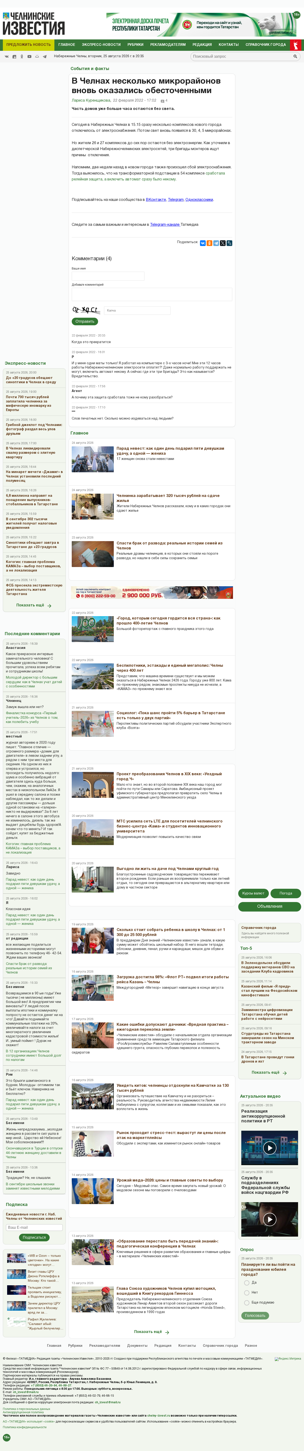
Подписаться (34, 1237)
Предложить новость (28, 45)
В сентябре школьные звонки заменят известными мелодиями (33, 1186)
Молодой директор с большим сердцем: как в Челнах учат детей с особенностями (34, 682)
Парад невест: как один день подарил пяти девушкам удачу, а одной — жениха (33, 884)
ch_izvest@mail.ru (25, 1392)
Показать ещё (30, 605)
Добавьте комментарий (88, 285)
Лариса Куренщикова (91, 100)
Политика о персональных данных (26, 1409)
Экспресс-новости (101, 45)
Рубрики (135, 45)
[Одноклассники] (209, 243)
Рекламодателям (168, 45)
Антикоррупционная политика (23, 1412)
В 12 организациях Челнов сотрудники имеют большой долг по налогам (34, 1056)
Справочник (220, 1345)
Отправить (85, 321)
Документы (137, 1345)
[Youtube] (29, 56)
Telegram (176, 200)
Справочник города (266, 45)
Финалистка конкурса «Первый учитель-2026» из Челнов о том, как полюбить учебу (32, 717)
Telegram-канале (165, 225)
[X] (223, 243)
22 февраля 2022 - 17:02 (134, 100)
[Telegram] (44, 56)
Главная (54, 1345)
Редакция (202, 45)
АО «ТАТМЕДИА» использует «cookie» (29, 1421)
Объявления (269, 907)
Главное (66, 45)
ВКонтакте (156, 200)
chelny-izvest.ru (158, 1415)
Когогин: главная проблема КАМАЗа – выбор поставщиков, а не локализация (33, 848)
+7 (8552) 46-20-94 (44, 1385)
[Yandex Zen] (14, 56)
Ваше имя (79, 268)
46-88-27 (64, 1385)
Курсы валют (253, 893)
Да (254, 1282)
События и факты (90, 69)
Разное (251, 1345)
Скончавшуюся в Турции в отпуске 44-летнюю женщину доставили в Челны (34, 1153)
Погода (286, 893)
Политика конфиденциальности (25, 1427)
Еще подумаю (263, 1302)
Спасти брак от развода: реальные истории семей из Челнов (29, 968)
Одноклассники (199, 200)
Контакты (229, 45)
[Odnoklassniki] (22, 56)
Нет (255, 1292)
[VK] (6, 56)
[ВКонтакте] (203, 243)
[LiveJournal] (229, 243)
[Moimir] (37, 56)
